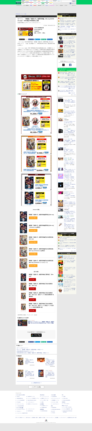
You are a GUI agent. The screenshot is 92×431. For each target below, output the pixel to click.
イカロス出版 (53, 394)
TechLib (53, 412)
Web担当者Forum (20, 398)
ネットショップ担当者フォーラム (33, 398)
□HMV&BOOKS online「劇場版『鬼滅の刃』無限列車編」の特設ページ (33, 352)
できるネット (19, 411)
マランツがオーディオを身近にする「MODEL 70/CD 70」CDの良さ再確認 (69, 55)
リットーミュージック (45, 396)
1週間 (69, 235)
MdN (52, 405)
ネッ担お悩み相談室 (20, 405)
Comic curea (65, 398)
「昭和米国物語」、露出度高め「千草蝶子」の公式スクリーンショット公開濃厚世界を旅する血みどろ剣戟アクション (68, 27)
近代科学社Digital (44, 410)
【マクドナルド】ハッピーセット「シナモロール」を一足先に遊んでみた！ (69, 285)
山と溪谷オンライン (44, 405)
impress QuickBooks (66, 400)
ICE (62, 394)
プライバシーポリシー (50, 417)
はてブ (38, 39)
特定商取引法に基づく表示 (72, 417)
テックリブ (53, 411)
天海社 (64, 396)
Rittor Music (42, 394)
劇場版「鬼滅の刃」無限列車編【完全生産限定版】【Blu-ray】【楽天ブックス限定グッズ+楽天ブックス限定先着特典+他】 (41, 305)
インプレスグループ (62, 417)
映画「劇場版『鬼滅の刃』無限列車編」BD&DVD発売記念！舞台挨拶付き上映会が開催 (29, 374)
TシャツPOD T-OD (44, 400)
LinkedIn (50, 39)
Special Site (63, 34)
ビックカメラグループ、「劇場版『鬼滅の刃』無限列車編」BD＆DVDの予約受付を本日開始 (50, 374)
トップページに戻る (36, 387)
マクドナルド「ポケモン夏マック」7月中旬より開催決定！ (69, 262)
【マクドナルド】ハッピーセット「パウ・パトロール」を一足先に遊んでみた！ (69, 280)
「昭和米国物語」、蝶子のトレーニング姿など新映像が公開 (69, 102)
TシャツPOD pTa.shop (67, 407)
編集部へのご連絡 (42, 417)
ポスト (23, 39)
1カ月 (74, 235)
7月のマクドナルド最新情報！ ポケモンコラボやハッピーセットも (68, 253)
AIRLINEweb (54, 396)
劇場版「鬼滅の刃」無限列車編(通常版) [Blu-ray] (41, 214)
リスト (26, 39)
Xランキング (63, 68)
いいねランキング (72, 70)
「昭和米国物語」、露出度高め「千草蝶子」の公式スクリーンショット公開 (69, 141)
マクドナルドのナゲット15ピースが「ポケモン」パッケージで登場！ (69, 269)
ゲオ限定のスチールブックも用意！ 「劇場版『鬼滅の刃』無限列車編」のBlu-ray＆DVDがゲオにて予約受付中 (50, 362)
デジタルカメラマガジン (21, 409)
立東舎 (42, 402)
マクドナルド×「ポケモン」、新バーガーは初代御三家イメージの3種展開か (69, 276)
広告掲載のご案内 (35, 417)
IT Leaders (19, 402)
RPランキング (62, 70)
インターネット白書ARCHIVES (22, 413)
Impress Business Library (32, 400)
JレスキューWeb (55, 402)
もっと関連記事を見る (35, 382)
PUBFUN (63, 402)
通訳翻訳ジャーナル (55, 400)
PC (43, 5)
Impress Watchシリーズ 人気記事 (67, 233)
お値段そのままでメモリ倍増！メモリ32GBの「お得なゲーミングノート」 (69, 46)
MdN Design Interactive (56, 409)
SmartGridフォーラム (31, 396)
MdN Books (54, 407)
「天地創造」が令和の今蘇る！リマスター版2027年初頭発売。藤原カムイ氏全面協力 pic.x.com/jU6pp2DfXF (67, 82)
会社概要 (56, 417)
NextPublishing (30, 410)
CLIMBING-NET (44, 407)
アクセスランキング (64, 14)
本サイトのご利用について (20, 417)
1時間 (60, 235)
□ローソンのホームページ (22, 347)
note (44, 39)
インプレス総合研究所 (20, 400)
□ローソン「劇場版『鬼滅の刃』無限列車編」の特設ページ (30, 349)
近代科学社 (42, 409)
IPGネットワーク (65, 405)
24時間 (64, 235)
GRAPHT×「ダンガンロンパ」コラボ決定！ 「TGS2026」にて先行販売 (69, 194)
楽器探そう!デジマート (45, 398)
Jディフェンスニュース (56, 398)
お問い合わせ (28, 417)
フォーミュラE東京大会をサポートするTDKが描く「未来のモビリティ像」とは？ (69, 42)
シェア (32, 39)
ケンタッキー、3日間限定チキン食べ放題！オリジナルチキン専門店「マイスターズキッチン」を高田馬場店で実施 (67, 246)
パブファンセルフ (66, 403)
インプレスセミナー (31, 402)
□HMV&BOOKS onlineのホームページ (25, 351)
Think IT (18, 396)
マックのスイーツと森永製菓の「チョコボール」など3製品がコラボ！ (69, 289)
